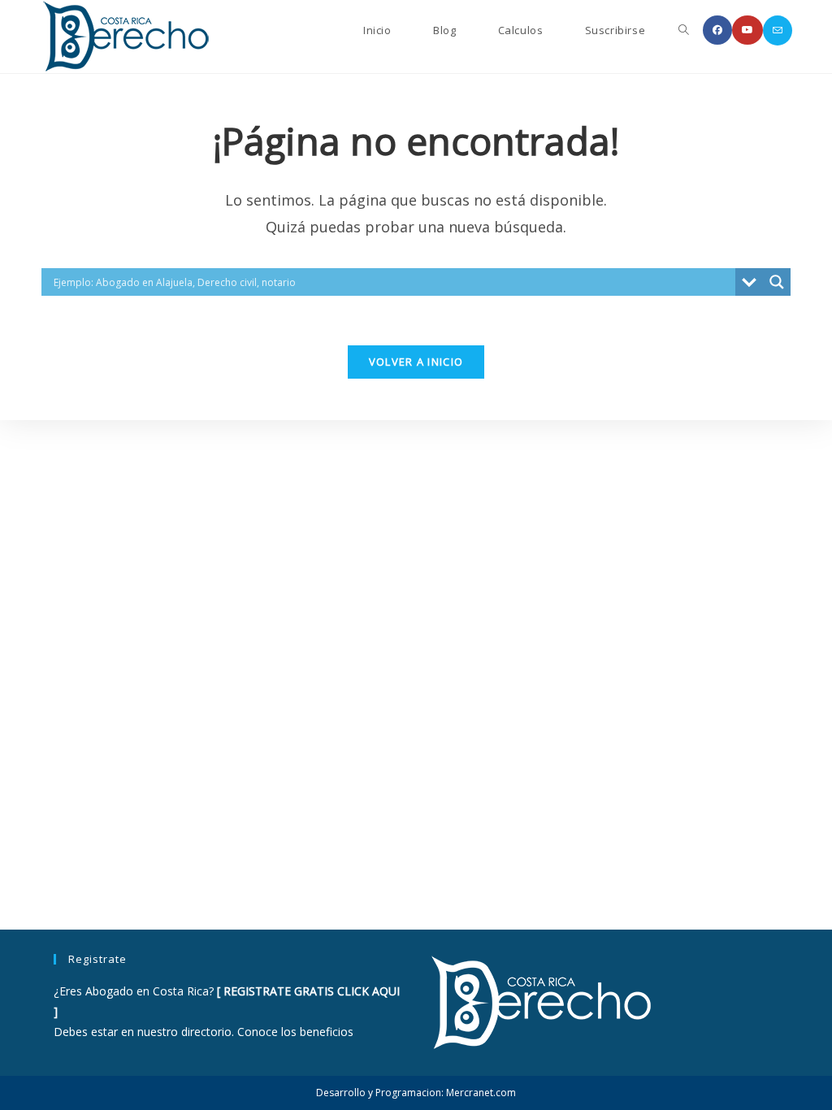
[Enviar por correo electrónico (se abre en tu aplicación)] (777, 30)
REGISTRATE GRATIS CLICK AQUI (311, 991)
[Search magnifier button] (777, 282)
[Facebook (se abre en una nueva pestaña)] (717, 30)
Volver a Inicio (416, 361)
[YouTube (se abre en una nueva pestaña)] (747, 30)
